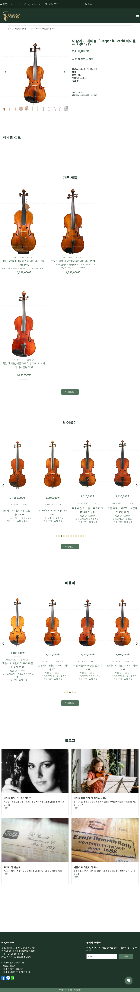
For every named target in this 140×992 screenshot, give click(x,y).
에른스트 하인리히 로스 (86, 867)
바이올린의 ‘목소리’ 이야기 (18, 798)
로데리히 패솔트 (12, 867)
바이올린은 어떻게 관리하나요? (90, 798)
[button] (137, 15)
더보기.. (6, 808)
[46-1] (35, 72)
